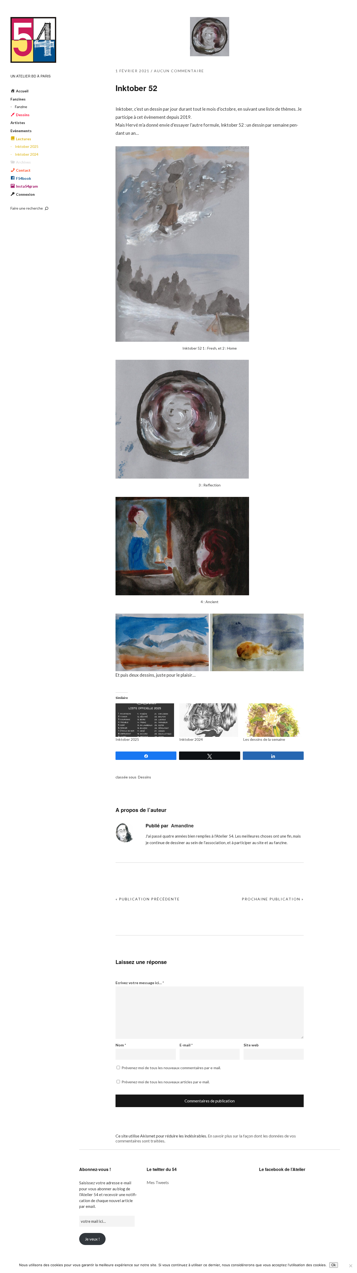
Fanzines (18, 99)
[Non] (350, 1265)
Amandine (182, 825)
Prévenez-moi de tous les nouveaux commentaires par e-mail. (171, 1067)
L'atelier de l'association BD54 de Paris (33, 40)
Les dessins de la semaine (264, 739)
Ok (333, 1265)
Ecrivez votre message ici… (140, 982)
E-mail (186, 1045)
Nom (121, 1045)
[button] (162, 642)
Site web (251, 1045)
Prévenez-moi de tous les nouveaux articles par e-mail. (166, 1082)
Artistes (17, 122)
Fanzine (21, 106)
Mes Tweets (158, 1182)
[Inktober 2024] (208, 720)
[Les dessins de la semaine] (272, 720)
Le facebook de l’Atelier (282, 1169)
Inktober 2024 (26, 154)
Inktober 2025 (26, 146)
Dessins (144, 777)
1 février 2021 (132, 71)
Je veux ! (92, 1239)
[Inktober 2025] (145, 720)
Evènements (21, 130)
